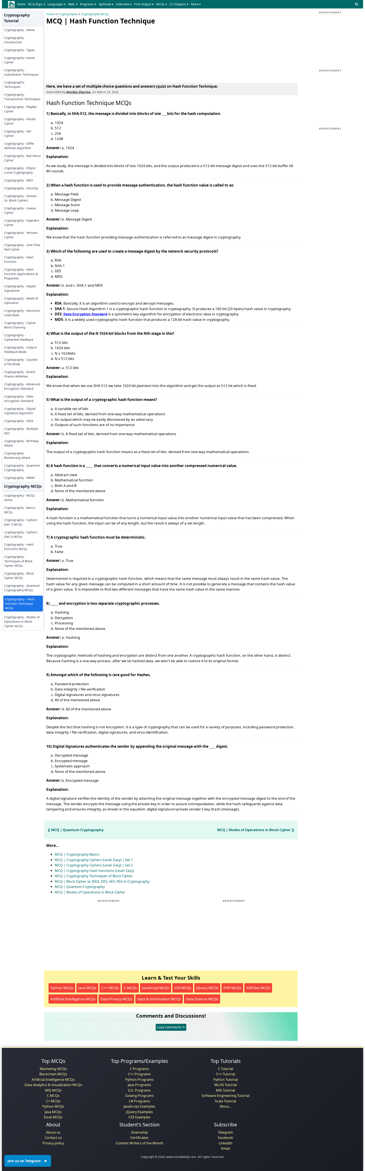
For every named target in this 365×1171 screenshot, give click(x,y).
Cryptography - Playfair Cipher (20, 109)
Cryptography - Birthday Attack (21, 443)
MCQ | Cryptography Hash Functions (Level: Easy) (94, 870)
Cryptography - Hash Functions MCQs (19, 546)
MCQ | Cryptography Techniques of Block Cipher (94, 876)
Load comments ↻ (171, 1027)
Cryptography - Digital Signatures (20, 288)
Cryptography (67, 14)
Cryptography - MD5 (18, 180)
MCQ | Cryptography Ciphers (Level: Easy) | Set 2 (94, 865)
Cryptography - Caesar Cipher (20, 210)
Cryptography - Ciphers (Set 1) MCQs (20, 522)
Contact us (53, 1137)
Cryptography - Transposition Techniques (22, 97)
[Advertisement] (78, 52)
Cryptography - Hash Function (19, 259)
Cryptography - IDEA (18, 421)
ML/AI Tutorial (225, 1084)
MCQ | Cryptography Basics (77, 854)
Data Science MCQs (202, 999)
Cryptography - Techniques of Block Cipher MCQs (18, 561)
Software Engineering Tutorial (225, 1095)
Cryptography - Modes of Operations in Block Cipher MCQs (21, 621)
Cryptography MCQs (95, 14)
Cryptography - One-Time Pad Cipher (22, 247)
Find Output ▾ (144, 4)
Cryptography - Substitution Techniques (21, 72)
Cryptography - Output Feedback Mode (20, 349)
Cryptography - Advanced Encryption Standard (22, 386)
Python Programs (139, 1079)
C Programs (139, 1068)
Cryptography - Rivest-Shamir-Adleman (20, 374)
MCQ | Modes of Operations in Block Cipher (254, 830)
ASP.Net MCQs (258, 987)
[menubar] (110, 4)
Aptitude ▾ (106, 4)
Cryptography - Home (19, 30)
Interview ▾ (124, 4)
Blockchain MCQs (53, 1074)
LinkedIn (225, 1143)
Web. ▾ (73, 4)
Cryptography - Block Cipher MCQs (19, 575)
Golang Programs (139, 1095)
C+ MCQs (53, 1101)
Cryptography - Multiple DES (21, 431)
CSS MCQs (182, 987)
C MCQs (130, 987)
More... (225, 1106)
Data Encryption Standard (85, 314)
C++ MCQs (110, 987)
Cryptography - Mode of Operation (21, 300)
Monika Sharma (78, 92)
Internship (139, 1132)
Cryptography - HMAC (19, 478)
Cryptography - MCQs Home (19, 497)
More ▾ (196, 4)
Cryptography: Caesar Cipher (19, 60)
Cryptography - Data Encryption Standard (18, 398)
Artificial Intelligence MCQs (72, 999)
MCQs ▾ (161, 4)
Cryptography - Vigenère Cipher (21, 222)
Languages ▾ (56, 4)
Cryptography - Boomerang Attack (17, 455)
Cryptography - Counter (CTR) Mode (21, 362)
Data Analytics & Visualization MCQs (53, 1084)
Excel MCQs (53, 1117)
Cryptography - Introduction (15, 40)
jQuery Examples (139, 1112)
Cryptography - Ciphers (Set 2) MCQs (20, 534)
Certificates (139, 1137)
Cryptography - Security (21, 188)
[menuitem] (22, 4)
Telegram (225, 1132)
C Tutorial (225, 1068)
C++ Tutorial (225, 1074)
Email (225, 1148)
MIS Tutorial (225, 1090)
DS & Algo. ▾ (36, 4)
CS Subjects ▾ (178, 4)
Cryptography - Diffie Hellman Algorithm (19, 146)
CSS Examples (139, 1117)
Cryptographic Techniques (14, 84)
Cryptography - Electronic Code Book (22, 313)
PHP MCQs (232, 987)
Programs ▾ (88, 4)
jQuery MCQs (207, 987)
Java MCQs (87, 987)
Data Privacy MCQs (116, 999)
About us (53, 1132)
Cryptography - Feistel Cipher (19, 121)
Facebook (225, 1137)
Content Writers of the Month (139, 1143)
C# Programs (139, 1101)
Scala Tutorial (225, 1101)
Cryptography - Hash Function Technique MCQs (19, 603)
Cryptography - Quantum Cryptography (22, 467)
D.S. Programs (139, 1090)
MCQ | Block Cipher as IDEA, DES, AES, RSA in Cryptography (102, 881)
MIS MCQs (53, 1090)
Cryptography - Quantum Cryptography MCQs (22, 588)
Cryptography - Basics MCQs (19, 510)
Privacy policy (53, 1143)
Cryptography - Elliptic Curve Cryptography (20, 170)
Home (21, 4)
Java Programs (139, 1084)
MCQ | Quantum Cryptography (77, 830)
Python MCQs (61, 987)
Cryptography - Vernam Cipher (20, 235)
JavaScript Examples (139, 1106)
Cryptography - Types (19, 50)
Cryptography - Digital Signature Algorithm (20, 411)
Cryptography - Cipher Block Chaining (20, 325)
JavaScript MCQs (155, 987)
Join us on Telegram (24, 1161)
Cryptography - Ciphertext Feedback (18, 337)
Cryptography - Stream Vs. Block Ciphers (20, 198)
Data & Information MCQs (159, 999)
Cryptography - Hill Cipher (17, 133)
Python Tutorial (225, 1079)
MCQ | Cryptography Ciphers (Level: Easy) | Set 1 (94, 860)
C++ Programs (139, 1074)
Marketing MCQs (53, 1068)
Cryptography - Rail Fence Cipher (22, 158)
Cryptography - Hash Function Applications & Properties (21, 273)
